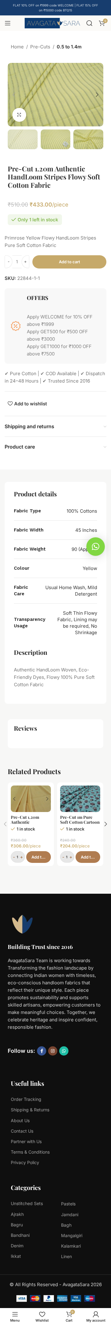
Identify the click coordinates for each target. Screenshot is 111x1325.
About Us (20, 1120)
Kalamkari (71, 1246)
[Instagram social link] (52, 1051)
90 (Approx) (84, 549)
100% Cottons (82, 511)
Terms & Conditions (30, 1152)
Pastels (68, 1203)
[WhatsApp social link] (63, 1051)
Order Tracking (26, 1099)
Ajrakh (17, 1214)
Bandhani (20, 1235)
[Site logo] (52, 23)
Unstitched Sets (27, 1203)
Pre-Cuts (40, 47)
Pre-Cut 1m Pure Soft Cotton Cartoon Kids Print (80, 822)
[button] (14, 94)
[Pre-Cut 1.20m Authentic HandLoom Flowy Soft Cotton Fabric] (31, 799)
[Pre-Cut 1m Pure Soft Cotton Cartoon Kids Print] (80, 799)
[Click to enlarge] (19, 115)
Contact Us (22, 1131)
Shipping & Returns (30, 1109)
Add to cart (69, 261)
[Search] (89, 23)
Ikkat (16, 1256)
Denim (17, 1245)
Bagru (17, 1224)
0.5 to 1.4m (69, 47)
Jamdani (69, 1214)
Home (17, 47)
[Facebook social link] (41, 1051)
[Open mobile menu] (8, 23)
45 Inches (86, 530)
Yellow (90, 568)
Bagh (66, 1225)
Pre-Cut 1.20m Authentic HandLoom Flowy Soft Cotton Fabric (29, 824)
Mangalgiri (71, 1235)
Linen (66, 1256)
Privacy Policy (25, 1162)
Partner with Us (26, 1141)
